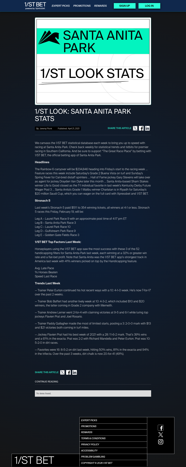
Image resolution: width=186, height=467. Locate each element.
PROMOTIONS (82, 6)
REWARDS (100, 6)
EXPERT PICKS (61, 6)
